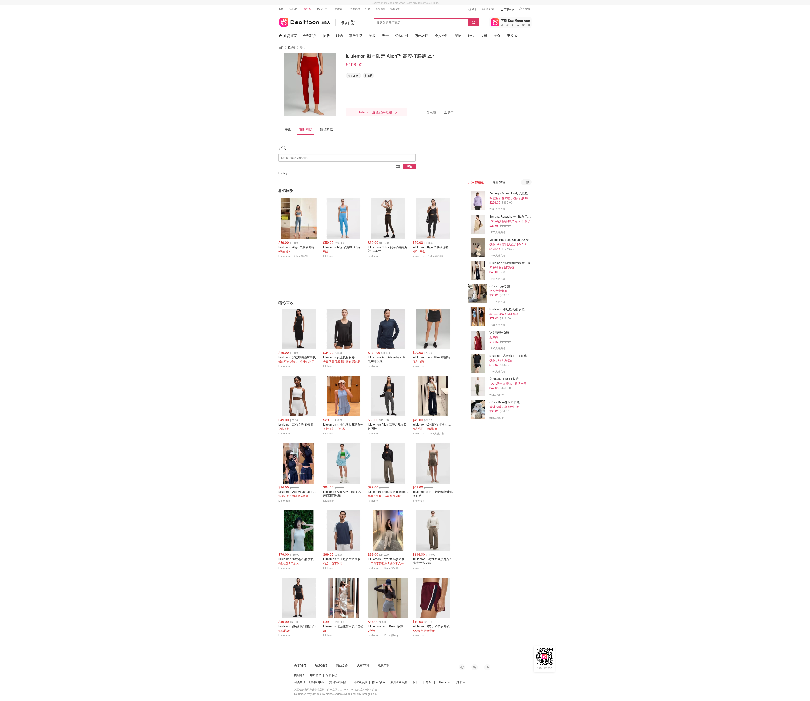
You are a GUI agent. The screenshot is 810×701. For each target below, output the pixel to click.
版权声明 (384, 665)
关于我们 (300, 665)
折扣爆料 (395, 9)
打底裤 (369, 75)
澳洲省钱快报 (398, 682)
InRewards (443, 682)
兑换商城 (380, 9)
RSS (487, 667)
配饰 (458, 35)
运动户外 (402, 35)
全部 (526, 182)
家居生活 (356, 35)
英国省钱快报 (337, 682)
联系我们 (491, 9)
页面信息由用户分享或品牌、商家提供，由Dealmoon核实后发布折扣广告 (335, 689)
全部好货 (310, 35)
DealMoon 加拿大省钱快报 (304, 21)
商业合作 (342, 665)
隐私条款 (331, 675)
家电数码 (421, 35)
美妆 (372, 35)
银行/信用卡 (323, 9)
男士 (385, 35)
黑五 (428, 682)
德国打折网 (379, 682)
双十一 (417, 682)
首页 (281, 9)
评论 (409, 166)
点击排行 (294, 9)
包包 (471, 35)
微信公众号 (474, 667)
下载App (509, 9)
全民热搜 (355, 9)
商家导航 (340, 9)
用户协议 (315, 675)
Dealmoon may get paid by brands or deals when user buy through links (335, 694)
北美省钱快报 (316, 682)
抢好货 (307, 9)
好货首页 (290, 35)
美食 (497, 35)
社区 (367, 9)
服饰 (339, 35)
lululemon (353, 75)
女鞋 (484, 35)
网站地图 (299, 675)
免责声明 (363, 665)
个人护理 (441, 35)
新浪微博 (462, 667)
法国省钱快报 (359, 682)
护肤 (326, 35)
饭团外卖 (460, 682)
